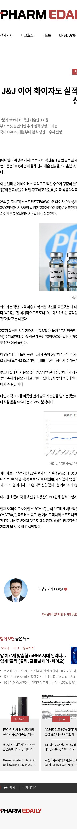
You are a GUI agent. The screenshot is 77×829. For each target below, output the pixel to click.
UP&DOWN (67, 35)
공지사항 (9, 787)
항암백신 (28, 648)
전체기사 (6, 35)
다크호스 (27, 35)
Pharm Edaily (21, 811)
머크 (16, 648)
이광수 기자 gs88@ (50, 588)
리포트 (46, 35)
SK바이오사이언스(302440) (26, 508)
